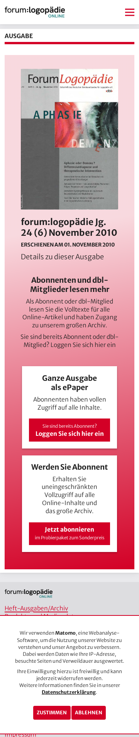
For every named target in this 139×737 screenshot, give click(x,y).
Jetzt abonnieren (69, 533)
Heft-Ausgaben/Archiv (36, 608)
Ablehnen (88, 712)
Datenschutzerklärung (69, 692)
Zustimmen (52, 712)
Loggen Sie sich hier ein (83, 344)
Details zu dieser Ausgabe (62, 256)
